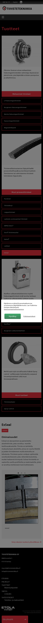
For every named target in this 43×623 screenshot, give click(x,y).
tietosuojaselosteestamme (14, 309)
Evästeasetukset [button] (29, 316)
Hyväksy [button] (12, 316)
